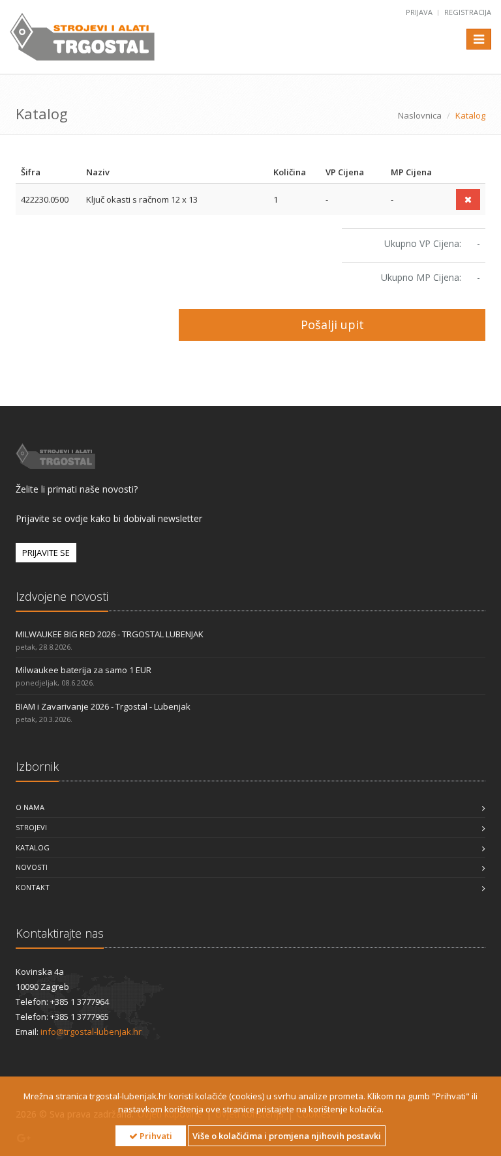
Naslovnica (420, 115)
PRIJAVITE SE (46, 552)
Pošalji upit (332, 324)
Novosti (32, 867)
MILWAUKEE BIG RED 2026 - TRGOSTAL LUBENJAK (110, 634)
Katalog (33, 847)
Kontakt (33, 887)
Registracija (467, 12)
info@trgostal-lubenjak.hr (91, 1031)
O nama (30, 807)
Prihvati (155, 1136)
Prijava (420, 12)
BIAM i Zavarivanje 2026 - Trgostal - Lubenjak (103, 706)
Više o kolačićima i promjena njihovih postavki (286, 1136)
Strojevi (31, 827)
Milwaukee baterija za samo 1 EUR (83, 670)
